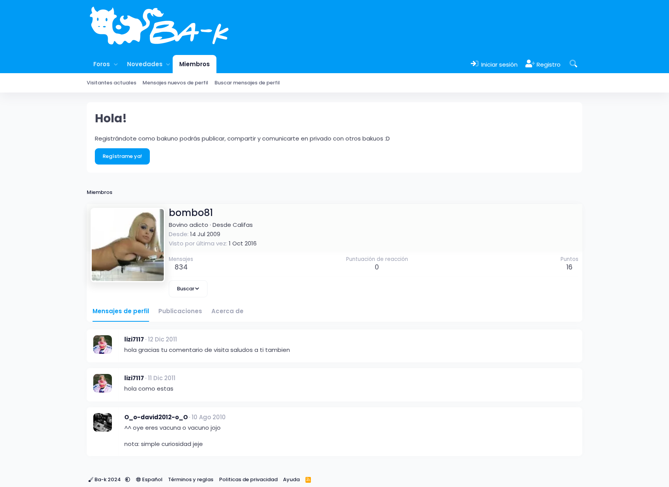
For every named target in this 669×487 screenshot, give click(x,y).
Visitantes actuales (111, 82)
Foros (101, 64)
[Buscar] (573, 64)
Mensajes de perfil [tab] (121, 311)
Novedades (145, 64)
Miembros (194, 64)
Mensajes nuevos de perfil (175, 82)
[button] (115, 64)
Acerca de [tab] (227, 311)
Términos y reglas (190, 479)
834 (181, 267)
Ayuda (291, 479)
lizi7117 (134, 339)
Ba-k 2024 (107, 479)
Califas (243, 225)
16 (569, 267)
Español (152, 479)
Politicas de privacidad (248, 479)
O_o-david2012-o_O (156, 417)
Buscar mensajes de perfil (247, 82)
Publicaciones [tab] (180, 311)
